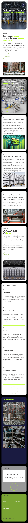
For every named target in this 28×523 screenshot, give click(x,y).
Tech (4, 503)
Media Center (17, 501)
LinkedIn (4, 511)
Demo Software (6, 508)
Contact (16, 504)
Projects (4, 504)
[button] (23, 4)
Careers (16, 503)
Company (5, 501)
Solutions (5, 506)
